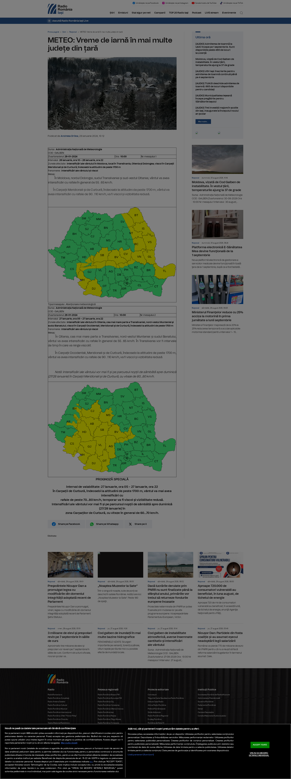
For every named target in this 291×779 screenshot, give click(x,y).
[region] (145, 751)
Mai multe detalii (69, 743)
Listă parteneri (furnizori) (141, 754)
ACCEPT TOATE (260, 745)
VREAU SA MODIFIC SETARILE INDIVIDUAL (259, 754)
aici (91, 762)
